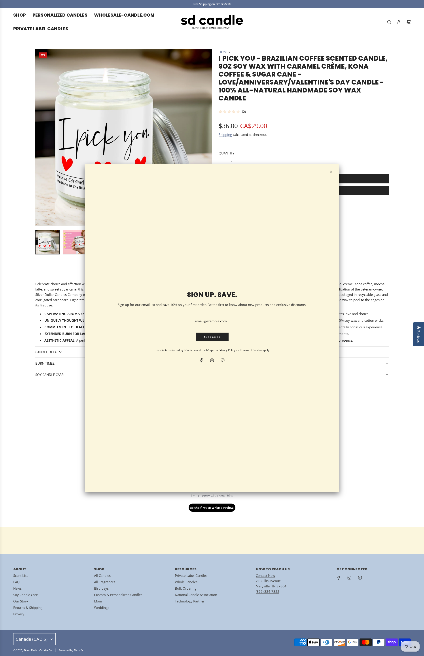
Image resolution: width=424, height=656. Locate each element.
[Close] (331, 171)
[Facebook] (201, 360)
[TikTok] (222, 360)
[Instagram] (212, 360)
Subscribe (212, 337)
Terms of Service (251, 350)
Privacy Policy (227, 350)
